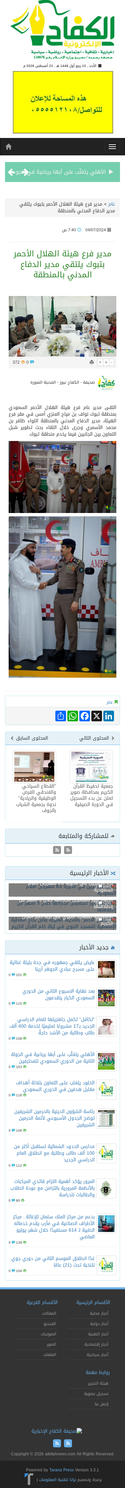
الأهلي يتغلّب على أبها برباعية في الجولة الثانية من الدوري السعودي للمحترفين (53, 1058)
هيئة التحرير (98, 1383)
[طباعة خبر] (92, 362)
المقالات (49, 1313)
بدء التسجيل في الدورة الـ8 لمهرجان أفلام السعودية (70, 886)
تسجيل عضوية (96, 1393)
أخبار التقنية (98, 1334)
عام (111, 204)
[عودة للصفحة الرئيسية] (62, 32)
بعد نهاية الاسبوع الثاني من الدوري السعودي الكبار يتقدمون (58, 994)
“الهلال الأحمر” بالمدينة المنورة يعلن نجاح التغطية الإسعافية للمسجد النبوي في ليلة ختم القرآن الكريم (63, 916)
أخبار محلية (99, 1313)
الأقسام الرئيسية (93, 1302)
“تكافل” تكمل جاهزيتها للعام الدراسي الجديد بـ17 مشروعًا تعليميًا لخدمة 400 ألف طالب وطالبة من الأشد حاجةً (52, 1026)
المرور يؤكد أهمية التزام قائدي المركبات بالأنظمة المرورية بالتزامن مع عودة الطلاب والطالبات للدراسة (52, 1188)
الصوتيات (48, 1334)
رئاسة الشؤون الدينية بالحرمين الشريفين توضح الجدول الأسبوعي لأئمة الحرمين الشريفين (54, 1118)
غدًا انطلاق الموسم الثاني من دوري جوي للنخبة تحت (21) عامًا (53, 1262)
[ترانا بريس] (29, 1479)
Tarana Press (61, 1470)
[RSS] (57, 850)
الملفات (49, 1354)
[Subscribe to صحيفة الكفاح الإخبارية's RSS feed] (67, 850)
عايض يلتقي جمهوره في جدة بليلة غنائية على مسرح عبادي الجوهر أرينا (52, 966)
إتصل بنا (101, 1404)
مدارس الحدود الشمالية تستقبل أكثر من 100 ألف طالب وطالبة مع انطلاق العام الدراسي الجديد (54, 1153)
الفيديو (50, 1323)
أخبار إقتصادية (96, 1344)
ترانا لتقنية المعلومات (57, 1479)
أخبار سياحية (97, 1354)
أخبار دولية (99, 1323)
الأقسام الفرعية (42, 1302)
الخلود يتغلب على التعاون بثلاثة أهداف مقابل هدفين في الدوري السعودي (55, 1086)
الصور (51, 1344)
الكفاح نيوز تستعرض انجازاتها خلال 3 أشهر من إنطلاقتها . (66, 903)
